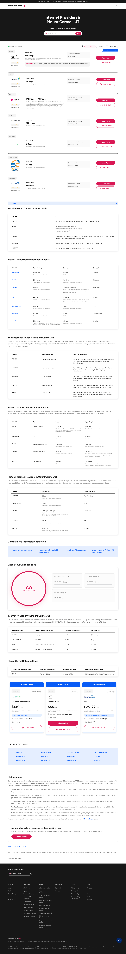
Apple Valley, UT (46, 752)
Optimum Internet (29, 916)
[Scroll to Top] (119, 940)
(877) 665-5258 (107, 126)
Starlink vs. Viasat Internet (76, 550)
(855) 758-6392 (107, 146)
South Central (16, 306)
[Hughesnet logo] (15, 183)
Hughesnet (15, 272)
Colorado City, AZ (73, 752)
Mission (10, 891)
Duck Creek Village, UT (102, 752)
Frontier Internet (29, 904)
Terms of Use (75, 891)
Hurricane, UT (71, 756)
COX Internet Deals (45, 905)
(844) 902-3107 (107, 188)
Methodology (89, 819)
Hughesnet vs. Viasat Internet (22, 550)
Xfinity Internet (28, 910)
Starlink (14, 297)
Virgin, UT (97, 760)
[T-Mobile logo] (15, 100)
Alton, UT (19, 752)
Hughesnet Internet (30, 913)
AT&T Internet (28, 888)
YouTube (89, 897)
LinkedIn (89, 891)
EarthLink (15, 280)
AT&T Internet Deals (45, 888)
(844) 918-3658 (107, 105)
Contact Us (11, 900)
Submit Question (21, 837)
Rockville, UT (45, 760)
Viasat (14, 321)
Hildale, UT (44, 756)
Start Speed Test (29, 588)
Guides (57, 891)
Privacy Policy (75, 888)
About (10, 888)
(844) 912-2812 (106, 84)
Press (9, 897)
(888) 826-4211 (106, 167)
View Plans (105, 58)
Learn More (85, 1)
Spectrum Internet (29, 891)
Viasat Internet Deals (45, 913)
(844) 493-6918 (106, 62)
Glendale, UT (20, 756)
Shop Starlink (63, 723)
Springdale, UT (72, 760)
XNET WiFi (15, 313)
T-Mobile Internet (29, 894)
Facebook (90, 888)
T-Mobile (15, 287)
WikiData (90, 900)
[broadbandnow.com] (16, 6)
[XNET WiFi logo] (15, 145)
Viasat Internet (28, 907)
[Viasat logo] (15, 79)
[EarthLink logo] (15, 121)
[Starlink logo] (15, 57)
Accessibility (75, 894)
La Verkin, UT (98, 756)
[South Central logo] (15, 162)
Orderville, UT (21, 760)
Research (58, 888)
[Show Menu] (116, 6)
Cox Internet (27, 901)
